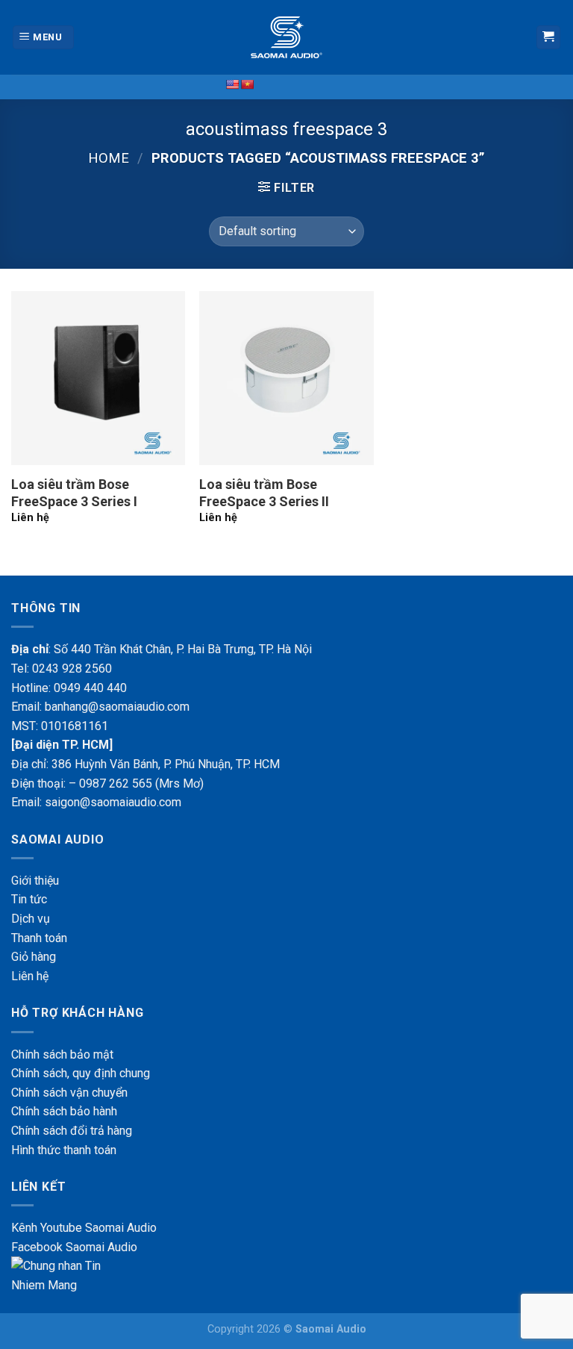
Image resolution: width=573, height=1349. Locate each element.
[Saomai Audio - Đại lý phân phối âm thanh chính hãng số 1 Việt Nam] (286, 37)
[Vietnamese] (247, 84)
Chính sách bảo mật (62, 1054)
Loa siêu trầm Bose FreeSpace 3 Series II (264, 492)
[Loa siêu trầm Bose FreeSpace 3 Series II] (286, 378)
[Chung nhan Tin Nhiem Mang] (67, 1275)
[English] (232, 84)
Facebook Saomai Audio (74, 1247)
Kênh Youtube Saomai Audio (84, 1228)
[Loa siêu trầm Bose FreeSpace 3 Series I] (98, 378)
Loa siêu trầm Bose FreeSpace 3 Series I (74, 492)
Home (108, 158)
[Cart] (548, 37)
